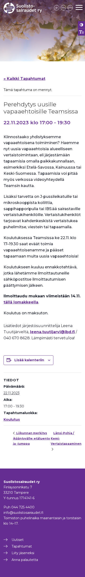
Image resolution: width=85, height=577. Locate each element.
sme (70, 7)
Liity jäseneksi (23, 553)
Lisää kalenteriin (29, 360)
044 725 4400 (22, 507)
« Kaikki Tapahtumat (24, 78)
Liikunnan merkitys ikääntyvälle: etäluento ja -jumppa (31, 438)
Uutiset (18, 540)
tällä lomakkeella (21, 302)
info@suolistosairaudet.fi (23, 513)
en (63, 7)
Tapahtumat (22, 546)
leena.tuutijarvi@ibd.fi (52, 332)
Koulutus (12, 419)
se (56, 7)
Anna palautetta (25, 560)
